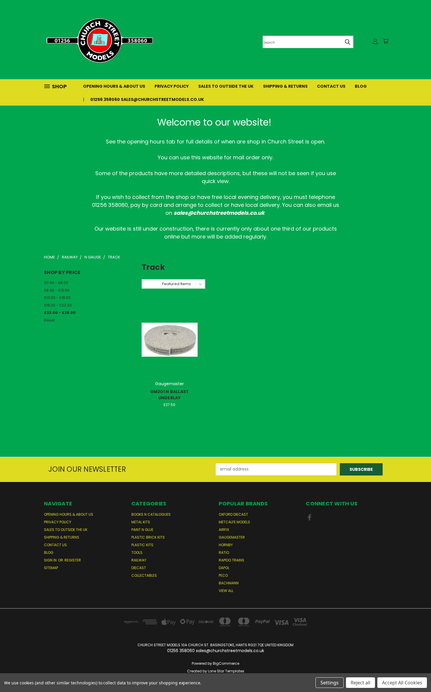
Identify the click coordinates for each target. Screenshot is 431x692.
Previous (415, 673)
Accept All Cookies (402, 682)
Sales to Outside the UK (226, 86)
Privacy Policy (172, 86)
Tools (136, 552)
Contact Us (331, 86)
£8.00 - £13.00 (56, 290)
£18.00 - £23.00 (58, 305)
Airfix (224, 529)
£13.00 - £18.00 (57, 297)
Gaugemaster (232, 537)
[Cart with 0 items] (385, 41)
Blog (361, 86)
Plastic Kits (142, 544)
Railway (138, 560)
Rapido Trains (231, 560)
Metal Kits (140, 522)
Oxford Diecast (233, 514)
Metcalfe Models (234, 522)
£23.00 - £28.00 (60, 312)
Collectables (144, 575)
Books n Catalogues (151, 514)
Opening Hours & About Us (114, 86)
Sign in (50, 560)
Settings (329, 682)
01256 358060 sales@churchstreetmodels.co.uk (147, 99)
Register (73, 560)
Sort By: (152, 284)
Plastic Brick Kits (148, 537)
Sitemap (51, 567)
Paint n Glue (142, 529)
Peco (223, 575)
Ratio (224, 552)
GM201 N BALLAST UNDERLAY (169, 395)
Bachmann (229, 583)
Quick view (169, 333)
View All (226, 590)
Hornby (226, 544)
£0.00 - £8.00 (56, 282)
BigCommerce (226, 663)
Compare (167, 344)
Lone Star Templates (226, 671)
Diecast (138, 567)
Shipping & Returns (285, 86)
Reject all (360, 682)
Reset (49, 320)
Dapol (224, 567)
